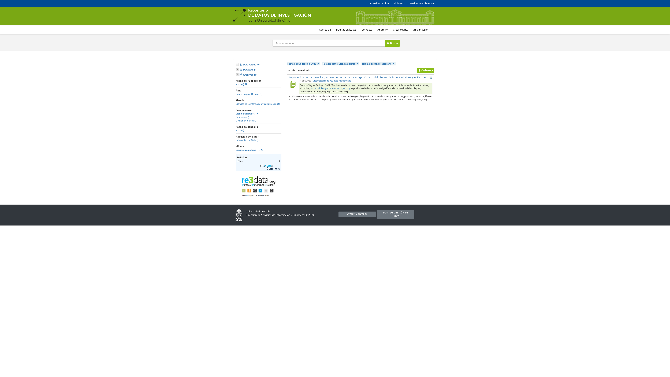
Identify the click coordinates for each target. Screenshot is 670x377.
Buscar (393, 43)
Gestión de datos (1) (246, 120)
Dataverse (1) (242, 117)
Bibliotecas (399, 3)
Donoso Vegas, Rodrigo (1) (249, 94)
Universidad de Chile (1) (247, 140)
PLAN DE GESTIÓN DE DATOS (395, 214)
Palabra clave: (339, 63)
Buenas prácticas (346, 29)
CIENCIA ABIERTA (357, 214)
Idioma (381, 29)
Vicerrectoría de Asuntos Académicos (332, 80)
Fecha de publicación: (301, 63)
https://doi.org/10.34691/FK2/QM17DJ (330, 88)
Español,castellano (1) (248, 149)
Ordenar (426, 70)
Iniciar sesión (421, 29)
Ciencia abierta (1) (246, 113)
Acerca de (325, 29)
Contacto (367, 29)
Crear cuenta (400, 29)
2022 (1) (240, 84)
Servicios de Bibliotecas (421, 3)
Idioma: (377, 63)
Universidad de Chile (379, 3)
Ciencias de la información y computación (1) (258, 103)
